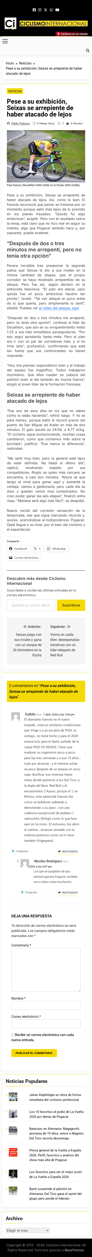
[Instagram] (40, 10)
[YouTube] (57, 10)
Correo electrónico (26, 1017)
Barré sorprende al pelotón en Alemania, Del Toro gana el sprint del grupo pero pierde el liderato (55, 1193)
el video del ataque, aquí (59, 308)
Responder (69, 851)
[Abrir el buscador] (87, 50)
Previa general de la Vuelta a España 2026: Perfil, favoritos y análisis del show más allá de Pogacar (55, 1155)
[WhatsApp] (51, 10)
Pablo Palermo (20, 123)
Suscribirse (71, 605)
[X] (46, 10)
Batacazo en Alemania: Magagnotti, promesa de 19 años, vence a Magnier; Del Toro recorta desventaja (56, 1133)
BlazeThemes (74, 1250)
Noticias (15, 91)
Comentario (21, 945)
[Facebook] (34, 10)
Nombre (18, 998)
